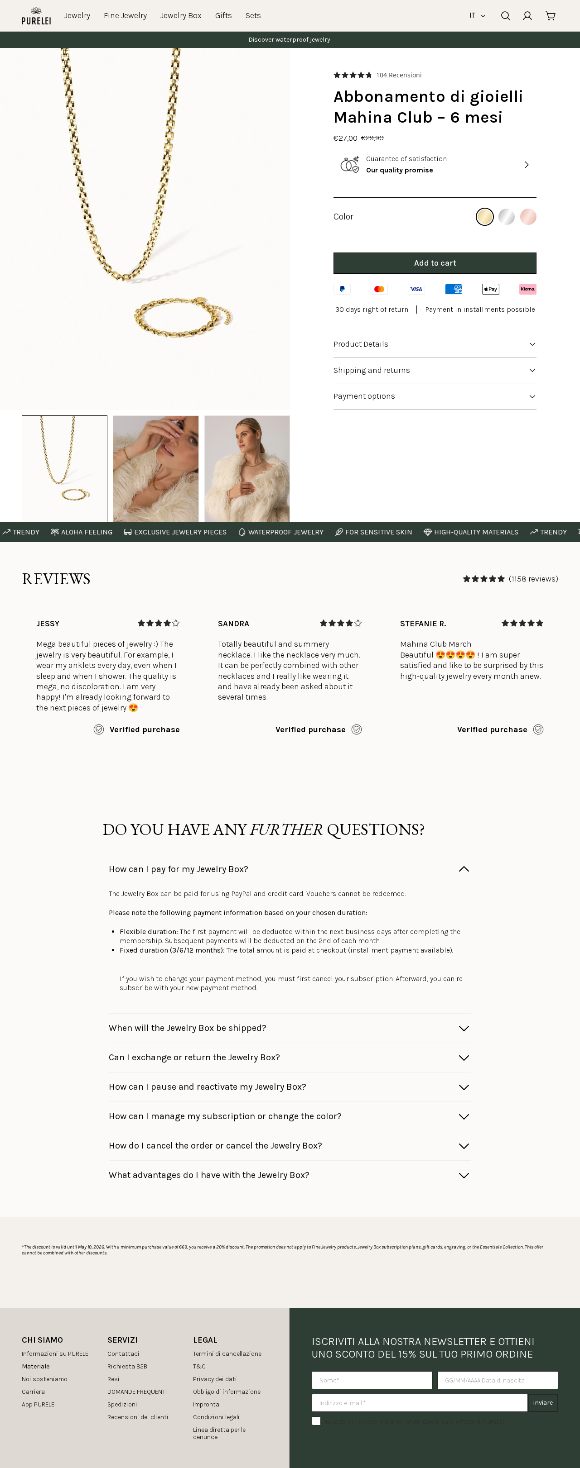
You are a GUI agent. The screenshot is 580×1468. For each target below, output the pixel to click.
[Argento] (506, 217)
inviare (543, 1402)
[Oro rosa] (528, 217)
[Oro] (485, 217)
